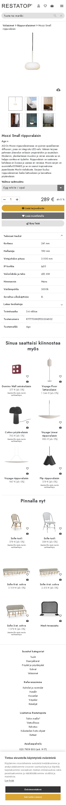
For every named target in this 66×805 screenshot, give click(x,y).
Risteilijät (33, 704)
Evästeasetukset (33, 789)
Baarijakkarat (32, 661)
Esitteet (33, 735)
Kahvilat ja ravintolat (33, 687)
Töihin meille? (33, 718)
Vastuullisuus (33, 722)
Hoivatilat (33, 696)
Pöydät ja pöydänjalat (33, 665)
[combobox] (33, 188)
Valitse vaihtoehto (13, 181)
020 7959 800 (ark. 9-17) (33, 749)
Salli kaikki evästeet (33, 797)
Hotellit (33, 691)
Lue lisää (9, 780)
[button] (33, 236)
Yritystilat (33, 700)
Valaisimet (33, 673)
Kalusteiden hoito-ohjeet (33, 731)
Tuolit (33, 657)
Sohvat (33, 669)
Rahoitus (33, 726)
